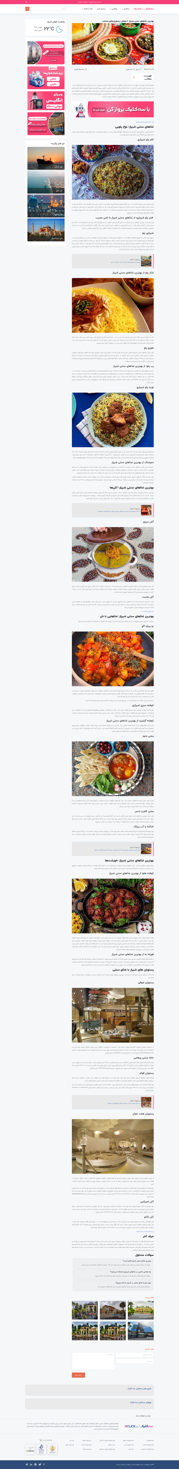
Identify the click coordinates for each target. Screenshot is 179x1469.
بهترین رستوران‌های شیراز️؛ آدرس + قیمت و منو (125, 262)
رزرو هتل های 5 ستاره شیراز (145, 1231)
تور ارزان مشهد (69, 1445)
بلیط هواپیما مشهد (128, 1440)
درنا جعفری (129, 69)
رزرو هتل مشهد (86, 1440)
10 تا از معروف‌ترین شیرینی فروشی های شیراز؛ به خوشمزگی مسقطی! (119, 511)
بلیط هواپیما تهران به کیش (107, 1440)
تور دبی (72, 1440)
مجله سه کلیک (88, 8)
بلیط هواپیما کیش (148, 1445)
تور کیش (131, 1449)
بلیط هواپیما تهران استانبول (107, 1449)
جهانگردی (114, 8)
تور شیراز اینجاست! (148, 611)
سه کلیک (123, 1465)
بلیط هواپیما (150, 1440)
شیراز (137, 69)
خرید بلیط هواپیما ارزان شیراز (145, 122)
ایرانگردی (126, 8)
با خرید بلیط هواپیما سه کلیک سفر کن (89, 2)
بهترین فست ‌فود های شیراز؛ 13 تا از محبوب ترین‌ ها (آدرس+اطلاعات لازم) (117, 850)
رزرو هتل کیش (87, 1449)
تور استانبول (111, 1445)
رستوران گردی (101, 8)
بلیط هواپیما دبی (129, 1445)
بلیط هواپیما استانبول (148, 1449)
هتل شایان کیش (86, 1445)
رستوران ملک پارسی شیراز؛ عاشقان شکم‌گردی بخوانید (123, 1103)
